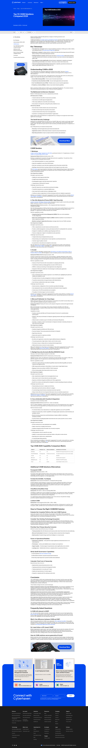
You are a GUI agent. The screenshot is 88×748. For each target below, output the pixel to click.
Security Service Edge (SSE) (49, 50)
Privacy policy (58, 729)
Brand (56, 721)
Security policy (58, 733)
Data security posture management (16, 718)
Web (34, 737)
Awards (56, 723)
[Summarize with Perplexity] (35, 32)
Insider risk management (16, 720)
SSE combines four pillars (60, 621)
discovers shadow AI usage (45, 553)
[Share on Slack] (23, 32)
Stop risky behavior (26, 717)
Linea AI (13, 733)
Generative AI (36, 731)
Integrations (14, 737)
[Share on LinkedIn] (21, 32)
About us (57, 713)
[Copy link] (17, 32)
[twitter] (12, 745)
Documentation (69, 719)
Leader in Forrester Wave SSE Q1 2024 (39, 154)
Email (35, 733)
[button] (24, 2)
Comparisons (47, 729)
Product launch (26, 729)
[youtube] (16, 745)
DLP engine (35, 169)
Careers (56, 715)
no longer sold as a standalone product (49, 39)
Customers (30, 2)
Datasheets (46, 731)
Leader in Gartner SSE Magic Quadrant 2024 (40, 202)
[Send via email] (19, 32)
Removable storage (37, 735)
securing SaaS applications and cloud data (45, 624)
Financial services (37, 719)
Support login (68, 713)
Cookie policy (58, 731)
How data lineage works (16, 729)
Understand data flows (27, 713)
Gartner (67, 71)
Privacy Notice (55, 699)
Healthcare (36, 721)
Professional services (38, 717)
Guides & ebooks (47, 721)
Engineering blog (47, 717)
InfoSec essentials (48, 715)
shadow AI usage (60, 55)
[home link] (16, 2)
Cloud (35, 729)
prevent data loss (34, 614)
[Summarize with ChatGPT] (33, 32)
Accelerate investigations (25, 720)
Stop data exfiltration (27, 715)
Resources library (47, 719)
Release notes (69, 717)
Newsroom (57, 719)
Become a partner (69, 731)
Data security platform (16, 713)
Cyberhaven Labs (26, 731)
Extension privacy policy (60, 737)
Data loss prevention (16, 715)
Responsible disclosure (59, 735)
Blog (18, 8)
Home (14, 8)
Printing (35, 739)
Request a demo (72, 2)
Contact (57, 717)
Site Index (58, 745)
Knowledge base (69, 715)
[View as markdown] (74, 32)
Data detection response (17, 731)
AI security (14, 722)
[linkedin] (14, 745)
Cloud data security (16, 735)
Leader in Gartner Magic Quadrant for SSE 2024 (41, 153)
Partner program (69, 729)
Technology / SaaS (37, 713)
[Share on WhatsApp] (25, 32)
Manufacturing (36, 715)
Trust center (68, 721)
